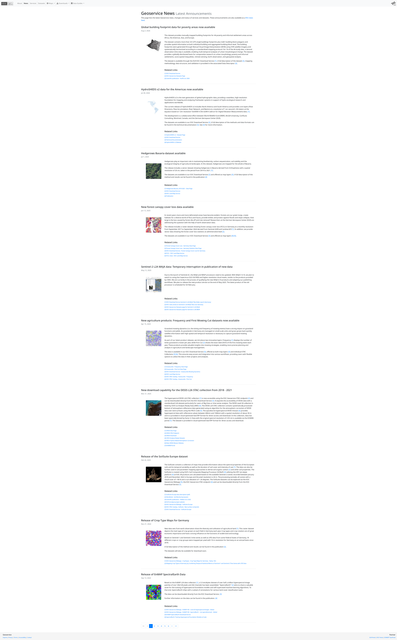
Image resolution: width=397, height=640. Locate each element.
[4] (204, 125)
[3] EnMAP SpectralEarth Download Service (177, 614)
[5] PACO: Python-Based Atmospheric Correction (179, 440)
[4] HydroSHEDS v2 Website (172, 142)
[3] (236, 63)
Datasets (41, 3)
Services (33, 3)
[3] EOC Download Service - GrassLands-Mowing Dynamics (182, 372)
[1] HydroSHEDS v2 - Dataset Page (174, 135)
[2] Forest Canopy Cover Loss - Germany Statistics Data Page (182, 248)
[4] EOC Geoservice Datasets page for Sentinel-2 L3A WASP (182, 309)
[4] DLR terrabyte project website (174, 502)
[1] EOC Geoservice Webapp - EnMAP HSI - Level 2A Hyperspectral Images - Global (189, 610)
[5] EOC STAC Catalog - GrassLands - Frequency (178, 377)
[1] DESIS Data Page (170, 431)
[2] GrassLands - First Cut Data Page (175, 369)
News (26, 3)
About (19, 3)
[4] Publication (168, 196)
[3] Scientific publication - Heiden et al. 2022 (177, 499)
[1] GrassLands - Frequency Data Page (176, 367)
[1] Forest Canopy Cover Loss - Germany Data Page (180, 246)
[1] (216, 61)
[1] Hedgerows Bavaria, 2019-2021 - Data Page (178, 188)
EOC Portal (380, 637)
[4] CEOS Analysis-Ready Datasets (174, 438)
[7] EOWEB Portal (169, 445)
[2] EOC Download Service (172, 137)
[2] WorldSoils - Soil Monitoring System (176, 497)
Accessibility (22, 637)
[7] (171, 420)
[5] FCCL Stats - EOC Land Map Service (176, 256)
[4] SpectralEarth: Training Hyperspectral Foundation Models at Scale (185, 617)
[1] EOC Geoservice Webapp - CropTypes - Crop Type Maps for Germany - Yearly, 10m (190, 561)
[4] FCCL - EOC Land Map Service (174, 253)
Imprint (5, 637)
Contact (29, 637)
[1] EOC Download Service (172, 73)
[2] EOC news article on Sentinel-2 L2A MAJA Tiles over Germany (183, 304)
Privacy (10, 637)
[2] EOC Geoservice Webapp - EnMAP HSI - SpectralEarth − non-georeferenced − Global (190, 612)
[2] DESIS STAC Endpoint (171, 433)
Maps (51, 3)
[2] (243, 61)
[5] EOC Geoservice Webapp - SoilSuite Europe (178, 504)
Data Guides (77, 3)
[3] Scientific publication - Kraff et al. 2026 (177, 78)
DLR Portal (372, 637)
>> (176, 626)
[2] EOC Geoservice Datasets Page (174, 76)
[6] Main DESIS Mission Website (174, 443)
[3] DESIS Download (170, 435)
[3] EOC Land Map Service (172, 193)
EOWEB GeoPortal (389, 637)
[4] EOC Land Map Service (172, 374)
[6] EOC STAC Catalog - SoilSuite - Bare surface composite (181, 507)
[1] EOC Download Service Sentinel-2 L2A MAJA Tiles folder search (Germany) (187, 302)
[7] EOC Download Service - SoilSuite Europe (177, 509)
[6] (177, 354)
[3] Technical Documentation (173, 140)
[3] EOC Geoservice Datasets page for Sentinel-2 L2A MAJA (182, 307)
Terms (15, 637)
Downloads (63, 3)
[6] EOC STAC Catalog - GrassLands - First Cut (178, 379)
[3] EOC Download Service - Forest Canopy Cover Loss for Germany (184, 251)
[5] (235, 236)
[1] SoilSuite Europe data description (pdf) (177, 494)
